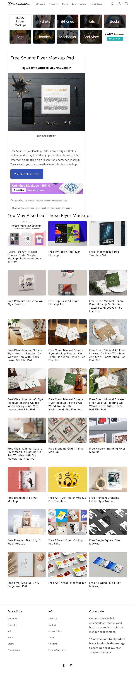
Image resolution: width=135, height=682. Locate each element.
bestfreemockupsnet (26, 208)
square (69, 208)
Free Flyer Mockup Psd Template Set (104, 253)
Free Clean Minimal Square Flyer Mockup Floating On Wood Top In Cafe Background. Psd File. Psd (65, 404)
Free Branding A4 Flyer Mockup (22, 499)
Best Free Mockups (43, 200)
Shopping (12, 618)
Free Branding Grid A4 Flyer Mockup (66, 450)
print (58, 208)
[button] (112, 4)
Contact (52, 625)
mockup (51, 208)
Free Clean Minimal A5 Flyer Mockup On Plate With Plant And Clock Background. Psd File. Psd (107, 355)
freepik (43, 208)
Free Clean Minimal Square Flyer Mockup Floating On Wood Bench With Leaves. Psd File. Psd (106, 404)
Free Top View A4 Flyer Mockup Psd (63, 302)
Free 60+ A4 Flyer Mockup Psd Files (65, 542)
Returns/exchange (57, 650)
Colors (11, 643)
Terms (51, 637)
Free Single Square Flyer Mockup (105, 542)
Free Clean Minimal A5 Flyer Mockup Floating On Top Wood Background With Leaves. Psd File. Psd (26, 404)
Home (10, 637)
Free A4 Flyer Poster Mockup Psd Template (67, 499)
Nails (10, 631)
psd (63, 208)
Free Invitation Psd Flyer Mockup (64, 253)
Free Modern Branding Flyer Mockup (107, 450)
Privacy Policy (55, 631)
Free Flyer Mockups (59, 200)
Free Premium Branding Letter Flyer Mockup (104, 499)
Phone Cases (14, 650)
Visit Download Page (26, 174)
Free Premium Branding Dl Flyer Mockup (24, 542)
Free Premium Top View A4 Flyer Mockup (25, 302)
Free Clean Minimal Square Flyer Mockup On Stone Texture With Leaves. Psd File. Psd (106, 306)
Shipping (52, 643)
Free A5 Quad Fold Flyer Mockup (105, 584)
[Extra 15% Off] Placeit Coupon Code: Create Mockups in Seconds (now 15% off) (25, 256)
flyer (37, 208)
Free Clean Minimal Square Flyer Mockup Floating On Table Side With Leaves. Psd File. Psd (66, 355)
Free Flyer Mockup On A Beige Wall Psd (23, 584)
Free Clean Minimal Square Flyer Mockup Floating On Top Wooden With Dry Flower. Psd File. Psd (25, 453)
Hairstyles (12, 625)
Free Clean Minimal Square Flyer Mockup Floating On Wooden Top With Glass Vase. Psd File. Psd (25, 355)
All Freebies (29, 200)
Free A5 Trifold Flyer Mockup (67, 582)
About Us (52, 618)
